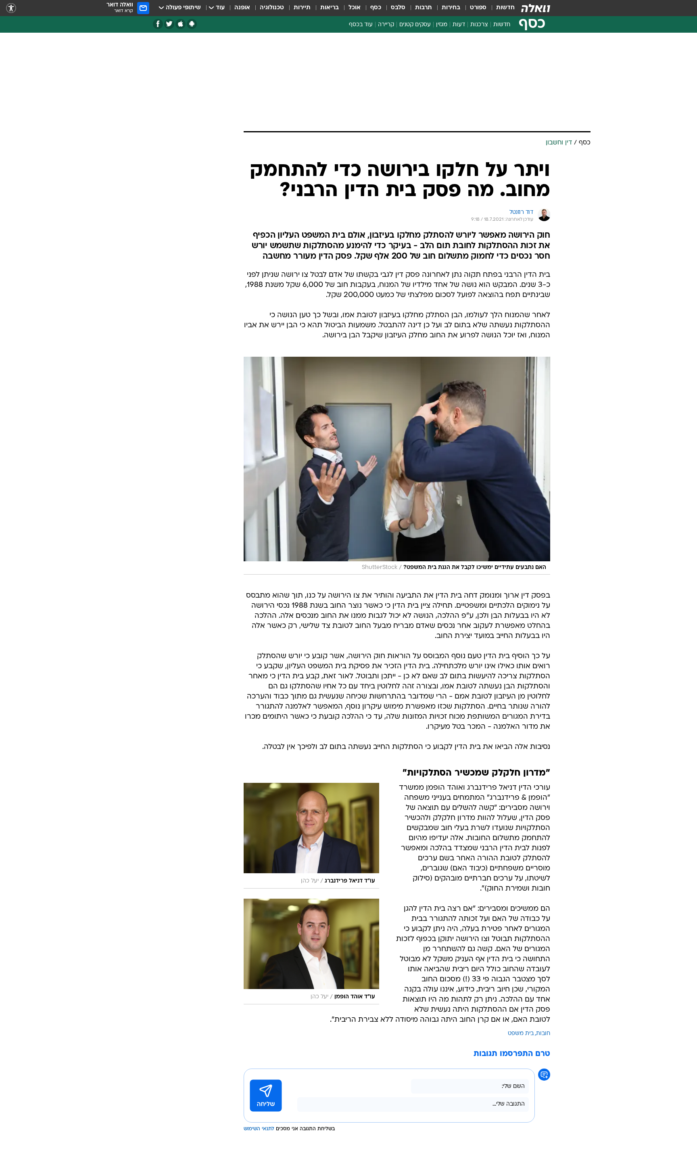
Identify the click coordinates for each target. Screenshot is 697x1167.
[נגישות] (11, 8)
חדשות (505, 8)
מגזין (441, 24)
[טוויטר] (169, 24)
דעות (459, 24)
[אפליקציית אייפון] (180, 24)
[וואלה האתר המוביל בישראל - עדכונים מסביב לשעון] (535, 8)
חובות (543, 1033)
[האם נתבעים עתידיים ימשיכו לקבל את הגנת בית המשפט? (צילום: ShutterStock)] (397, 466)
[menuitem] (500, 8)
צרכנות (479, 24)
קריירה (386, 24)
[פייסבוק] (158, 24)
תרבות (423, 8)
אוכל (354, 8)
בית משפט (521, 1033)
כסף (375, 8)
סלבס (398, 8)
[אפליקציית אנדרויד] (192, 24)
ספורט (478, 8)
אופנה (242, 8)
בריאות (329, 8)
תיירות (302, 8)
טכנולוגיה (272, 8)
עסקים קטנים (415, 24)
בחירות (451, 8)
